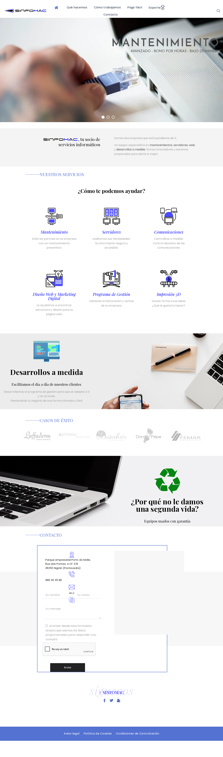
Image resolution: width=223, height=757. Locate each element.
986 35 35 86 (53, 580)
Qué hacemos (77, 7)
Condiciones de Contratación (137, 734)
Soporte (155, 8)
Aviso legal (72, 734)
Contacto (110, 15)
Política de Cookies (98, 734)
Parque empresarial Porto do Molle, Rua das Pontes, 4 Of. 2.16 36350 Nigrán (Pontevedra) (68, 564)
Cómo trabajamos (107, 7)
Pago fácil (134, 7)
